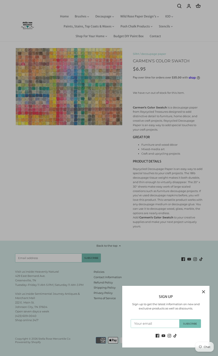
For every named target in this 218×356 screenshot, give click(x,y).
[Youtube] (163, 335)
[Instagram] (169, 335)
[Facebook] (157, 335)
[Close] (203, 291)
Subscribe (190, 323)
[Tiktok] (175, 335)
